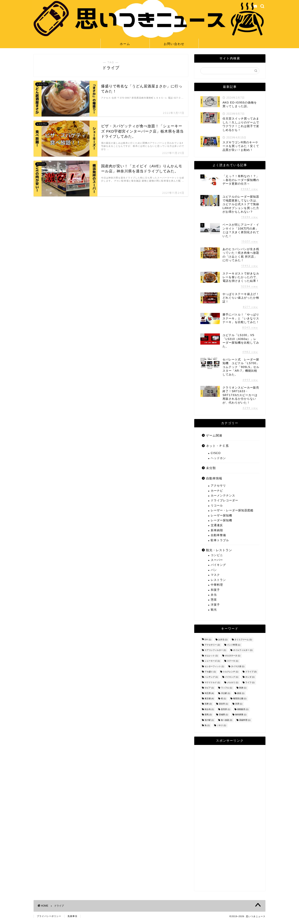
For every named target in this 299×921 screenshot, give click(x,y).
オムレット (211, 655)
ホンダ (249, 677)
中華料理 (217, 584)
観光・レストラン (219, 550)
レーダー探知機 (221, 520)
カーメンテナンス (223, 495)
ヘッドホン (218, 458)
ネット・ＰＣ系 (217, 445)
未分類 (211, 468)
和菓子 (215, 589)
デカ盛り (210, 672)
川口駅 (225, 693)
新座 (240, 693)
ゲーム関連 (214, 435)
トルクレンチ (230, 672)
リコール (217, 505)
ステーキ (232, 661)
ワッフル (226, 688)
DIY (208, 639)
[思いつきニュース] (149, 36)
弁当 (214, 594)
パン (214, 570)
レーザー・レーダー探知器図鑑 (232, 510)
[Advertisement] (229, 818)
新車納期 (217, 530)
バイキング (218, 564)
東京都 (209, 698)
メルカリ (232, 682)
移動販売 (242, 709)
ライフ (249, 682)
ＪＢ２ (221, 725)
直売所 (225, 709)
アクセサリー (212, 645)
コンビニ (217, 555)
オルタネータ (232, 655)
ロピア (209, 688)
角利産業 (240, 715)
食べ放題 (226, 720)
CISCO (216, 453)
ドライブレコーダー (224, 500)
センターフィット (214, 666)
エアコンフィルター (215, 650)
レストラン (218, 579)
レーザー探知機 (221, 515)
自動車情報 (214, 478)
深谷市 (223, 704)
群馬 (208, 715)
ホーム (125, 44)
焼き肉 (209, 709)
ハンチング (211, 677)
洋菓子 (215, 604)
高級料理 (244, 720)
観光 (214, 609)
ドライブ (250, 672)
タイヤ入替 (237, 666)
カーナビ (217, 490)
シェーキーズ (212, 661)
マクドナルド (212, 682)
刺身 (242, 688)
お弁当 (222, 639)
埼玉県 (209, 693)
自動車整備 (218, 535)
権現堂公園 (239, 698)
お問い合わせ (174, 44)
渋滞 (238, 704)
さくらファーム (243, 639)
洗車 (208, 704)
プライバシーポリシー (49, 916)
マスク (215, 574)
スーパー (217, 560)
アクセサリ (218, 485)
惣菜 (214, 599)
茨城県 (223, 715)
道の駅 (209, 720)
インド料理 (233, 645)
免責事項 (72, 916)
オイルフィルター (242, 650)
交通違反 (217, 525)
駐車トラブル (220, 540)
